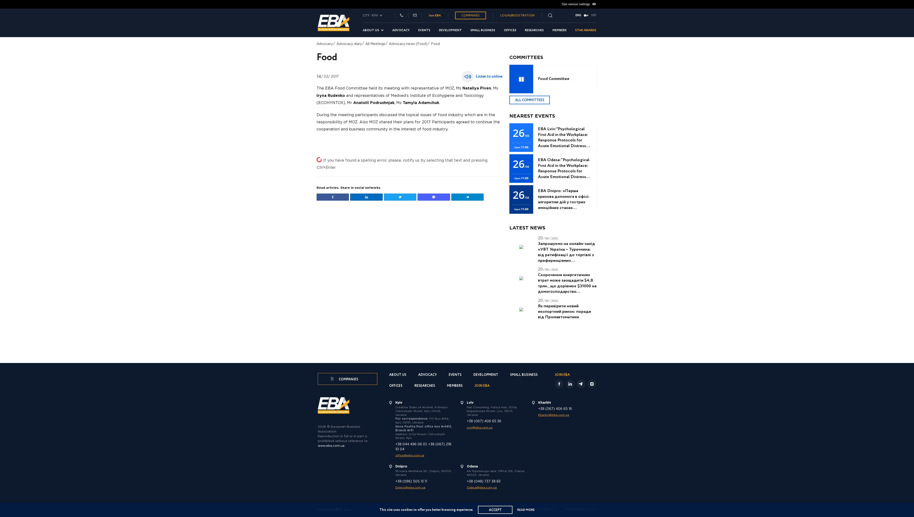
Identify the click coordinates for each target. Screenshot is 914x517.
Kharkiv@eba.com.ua (553, 415)
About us (371, 30)
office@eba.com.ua (409, 455)
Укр (593, 15)
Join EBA (435, 15)
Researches (534, 30)
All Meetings (375, 44)
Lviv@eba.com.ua (479, 427)
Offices (510, 30)
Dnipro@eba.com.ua (410, 487)
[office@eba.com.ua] (415, 15)
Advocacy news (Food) (408, 44)
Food (435, 44)
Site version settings (576, 4)
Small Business (482, 30)
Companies (471, 15)
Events (424, 30)
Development (450, 30)
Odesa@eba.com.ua (482, 487)
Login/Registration (517, 15)
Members (559, 30)
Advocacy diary (349, 44)
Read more (526, 510)
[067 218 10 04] (401, 15)
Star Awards (585, 30)
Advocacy (401, 30)
